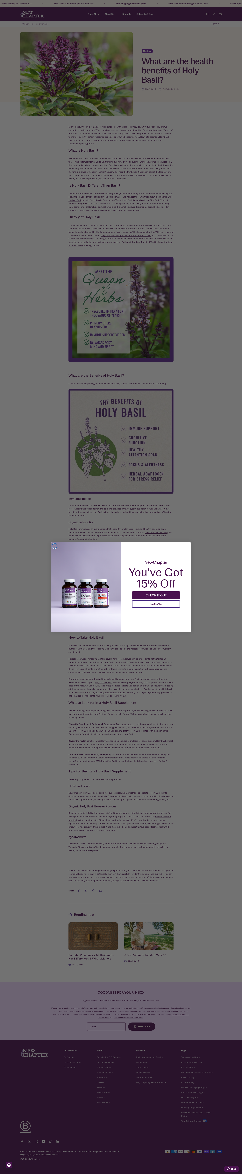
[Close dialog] (54, 545)
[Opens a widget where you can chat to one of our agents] (231, 1169)
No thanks (156, 603)
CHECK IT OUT (156, 595)
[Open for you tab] (9, 1165)
